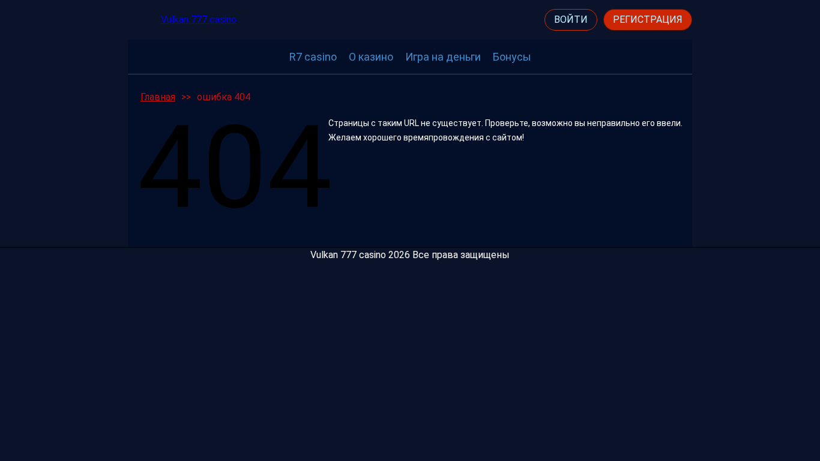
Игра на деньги (443, 56)
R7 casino (313, 56)
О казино (371, 56)
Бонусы (512, 56)
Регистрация (648, 19)
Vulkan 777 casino (199, 19)
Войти (571, 19)
